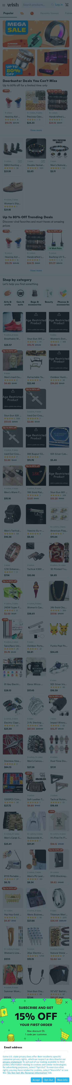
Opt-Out (48, 1079)
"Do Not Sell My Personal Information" (27, 1072)
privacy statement (12, 1061)
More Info (62, 1079)
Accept (36, 1079)
